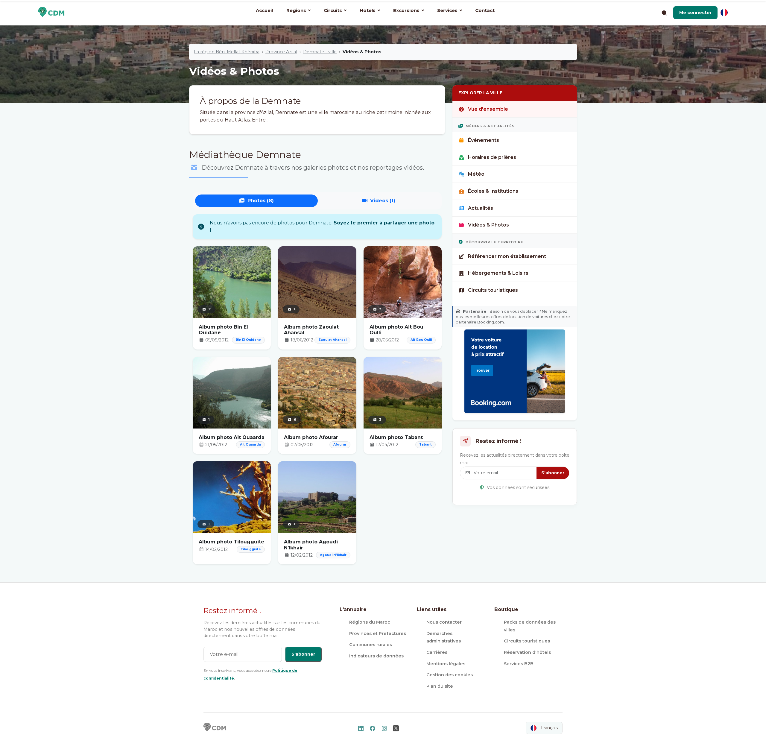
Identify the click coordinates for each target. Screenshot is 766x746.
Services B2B (519, 663)
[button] (695, 12)
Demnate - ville (320, 51)
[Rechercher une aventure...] (664, 12)
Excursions (406, 10)
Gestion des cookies (449, 674)
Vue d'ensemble (488, 109)
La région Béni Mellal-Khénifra (226, 51)
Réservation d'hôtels (527, 652)
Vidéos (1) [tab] (382, 200)
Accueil (264, 10)
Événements (483, 140)
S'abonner (552, 472)
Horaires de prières (492, 157)
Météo (476, 174)
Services (447, 10)
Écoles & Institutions (493, 191)
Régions (296, 10)
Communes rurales (370, 644)
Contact (485, 10)
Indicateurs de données (376, 656)
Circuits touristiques (493, 290)
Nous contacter (444, 622)
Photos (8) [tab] (260, 200)
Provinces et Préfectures (377, 633)
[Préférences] (724, 12)
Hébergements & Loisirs (498, 273)
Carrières (436, 652)
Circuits (333, 10)
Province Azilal (281, 51)
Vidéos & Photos (488, 225)
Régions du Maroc (369, 622)
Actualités (480, 208)
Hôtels (368, 10)
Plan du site (439, 686)
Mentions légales (445, 663)
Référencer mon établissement (507, 256)
